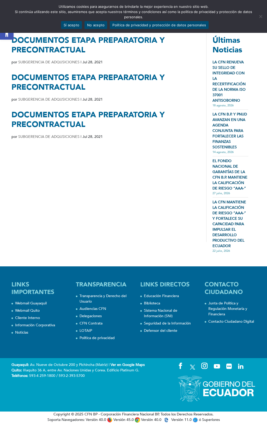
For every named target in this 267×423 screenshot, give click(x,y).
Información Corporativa (35, 325)
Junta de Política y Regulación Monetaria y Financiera (227, 309)
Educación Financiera (161, 295)
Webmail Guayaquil (31, 303)
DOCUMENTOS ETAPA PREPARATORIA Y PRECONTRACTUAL (88, 45)
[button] (7, 33)
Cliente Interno (27, 317)
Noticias (21, 332)
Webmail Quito (27, 310)
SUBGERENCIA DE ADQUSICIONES (49, 62)
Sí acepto (71, 25)
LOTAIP (86, 330)
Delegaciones (91, 316)
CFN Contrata (91, 323)
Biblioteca (152, 303)
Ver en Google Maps (128, 364)
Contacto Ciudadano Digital (231, 321)
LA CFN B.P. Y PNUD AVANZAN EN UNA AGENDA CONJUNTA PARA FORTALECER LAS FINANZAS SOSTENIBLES (230, 131)
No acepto (96, 25)
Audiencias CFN (93, 308)
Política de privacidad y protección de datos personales (159, 25)
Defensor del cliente (160, 330)
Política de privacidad (97, 337)
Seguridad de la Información (167, 323)
